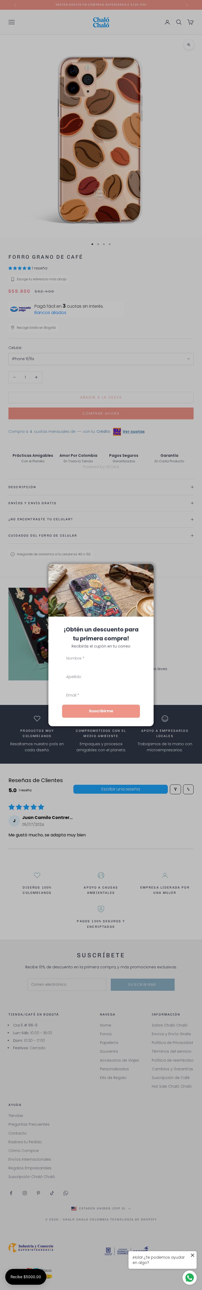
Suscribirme (101, 711)
